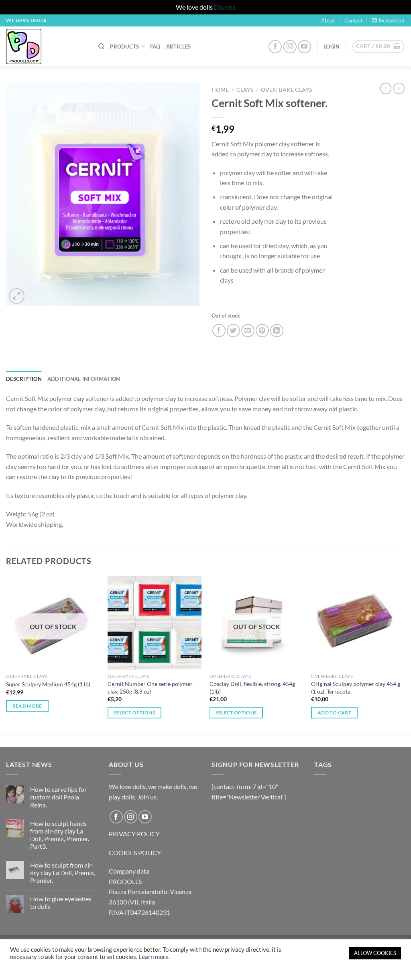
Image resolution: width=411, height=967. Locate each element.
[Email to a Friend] (247, 330)
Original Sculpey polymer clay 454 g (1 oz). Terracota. (355, 687)
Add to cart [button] (334, 712)
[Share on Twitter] (233, 330)
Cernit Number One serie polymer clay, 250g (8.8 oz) (150, 687)
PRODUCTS (124, 46)
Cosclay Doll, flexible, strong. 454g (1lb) (252, 687)
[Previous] (6, 654)
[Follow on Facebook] (275, 46)
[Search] (101, 46)
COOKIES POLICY (135, 852)
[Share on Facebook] (219, 330)
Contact (353, 20)
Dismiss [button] (225, 7)
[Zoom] (16, 296)
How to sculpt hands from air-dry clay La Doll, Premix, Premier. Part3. (59, 834)
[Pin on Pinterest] (262, 330)
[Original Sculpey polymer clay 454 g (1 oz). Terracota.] (358, 623)
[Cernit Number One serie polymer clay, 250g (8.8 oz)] (154, 623)
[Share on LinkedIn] (276, 330)
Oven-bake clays (286, 90)
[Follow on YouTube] (304, 46)
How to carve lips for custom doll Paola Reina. (58, 796)
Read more (27, 705)
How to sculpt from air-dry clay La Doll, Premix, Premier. (62, 872)
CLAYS (244, 90)
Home (220, 90)
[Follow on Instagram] (290, 46)
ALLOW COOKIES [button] (375, 953)
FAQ (155, 46)
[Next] (405, 654)
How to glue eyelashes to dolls (61, 902)
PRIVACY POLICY (134, 834)
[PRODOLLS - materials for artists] (46, 46)
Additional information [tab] (83, 379)
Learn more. (154, 956)
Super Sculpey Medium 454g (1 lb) (48, 684)
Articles (178, 46)
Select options (134, 712)
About (328, 20)
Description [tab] (24, 379)
